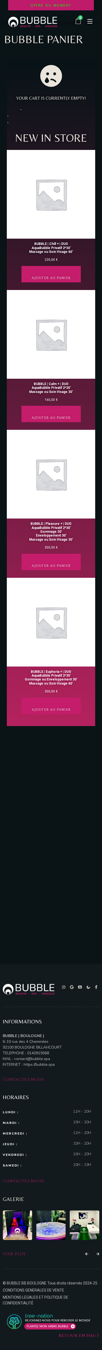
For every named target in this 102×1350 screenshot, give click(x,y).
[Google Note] (72, 987)
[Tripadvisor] (81, 987)
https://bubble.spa (39, 1064)
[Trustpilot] (89, 987)
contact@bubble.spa (32, 1058)
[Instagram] (64, 987)
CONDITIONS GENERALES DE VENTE (33, 1290)
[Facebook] (96, 987)
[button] (86, 1254)
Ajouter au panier (51, 278)
